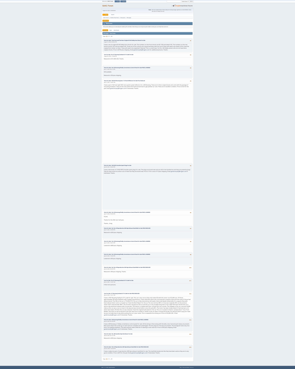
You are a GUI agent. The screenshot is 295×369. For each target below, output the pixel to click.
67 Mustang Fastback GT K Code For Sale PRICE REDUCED (125, 293)
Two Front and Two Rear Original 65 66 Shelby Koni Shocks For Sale (128, 40)
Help (181, 367)
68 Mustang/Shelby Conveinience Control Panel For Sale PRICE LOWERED (130, 319)
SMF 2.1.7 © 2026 (104, 367)
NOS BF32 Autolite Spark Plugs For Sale (121, 165)
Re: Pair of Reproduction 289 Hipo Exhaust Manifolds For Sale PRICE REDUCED (131, 228)
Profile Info (105, 20)
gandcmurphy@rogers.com (141, 50)
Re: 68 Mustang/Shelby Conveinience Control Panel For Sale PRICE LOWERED (131, 67)
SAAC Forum (107, 6)
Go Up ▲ (192, 367)
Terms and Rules (186, 367)
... (110, 36)
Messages (105, 30)
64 (111, 36)
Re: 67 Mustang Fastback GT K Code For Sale (122, 54)
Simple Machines (112, 367)
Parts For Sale (107, 40)
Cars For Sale (107, 54)
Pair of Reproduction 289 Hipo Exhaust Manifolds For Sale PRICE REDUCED (130, 347)
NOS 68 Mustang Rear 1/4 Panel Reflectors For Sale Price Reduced (128, 80)
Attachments (116, 30)
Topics (110, 30)
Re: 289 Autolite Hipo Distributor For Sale (122, 334)
